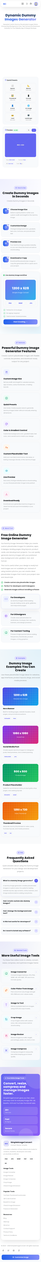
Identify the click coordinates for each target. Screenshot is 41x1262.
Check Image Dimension (11, 1186)
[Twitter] (8, 1250)
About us (6, 1225)
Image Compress (9, 1179)
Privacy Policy (8, 1232)
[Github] (19, 1250)
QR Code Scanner (9, 1199)
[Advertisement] (20, 53)
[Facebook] (3, 1250)
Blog (5, 1218)
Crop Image (7, 1182)
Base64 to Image (9, 1202)
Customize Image (21, 1257)
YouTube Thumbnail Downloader (14, 1195)
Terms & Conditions (10, 1235)
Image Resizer (8, 1176)
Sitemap (6, 1222)
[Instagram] (14, 1250)
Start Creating (19, 322)
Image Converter (9, 1172)
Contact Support (9, 1229)
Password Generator (10, 1209)
